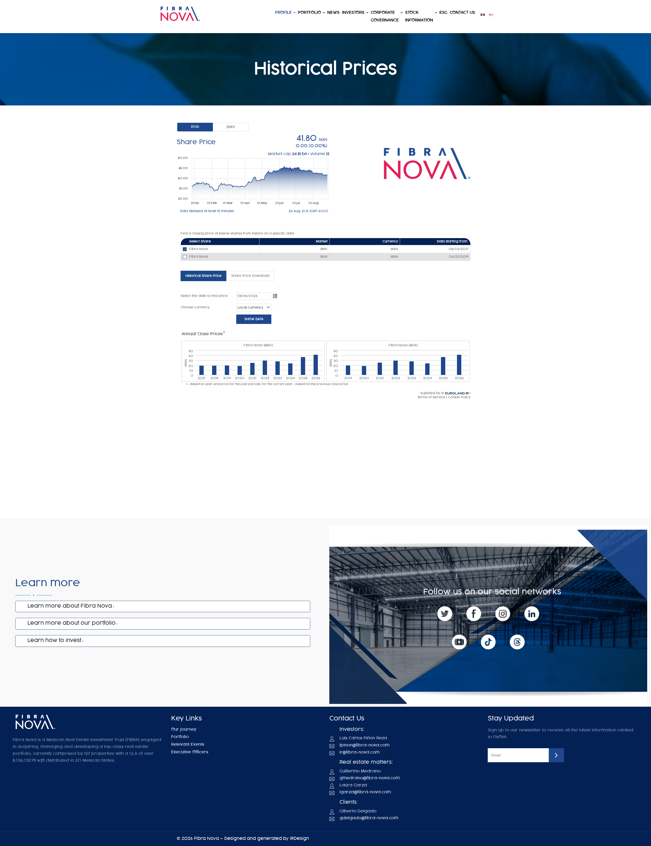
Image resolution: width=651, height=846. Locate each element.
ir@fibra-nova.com (359, 752)
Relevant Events (187, 744)
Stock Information (419, 16)
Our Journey (183, 729)
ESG (443, 13)
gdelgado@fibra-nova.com (368, 818)
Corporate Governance (385, 16)
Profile (283, 13)
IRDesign (299, 839)
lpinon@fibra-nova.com (364, 745)
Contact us (462, 13)
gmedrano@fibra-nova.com (369, 778)
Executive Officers (189, 752)
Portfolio (309, 13)
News (333, 13)
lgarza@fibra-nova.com (365, 792)
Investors (353, 13)
